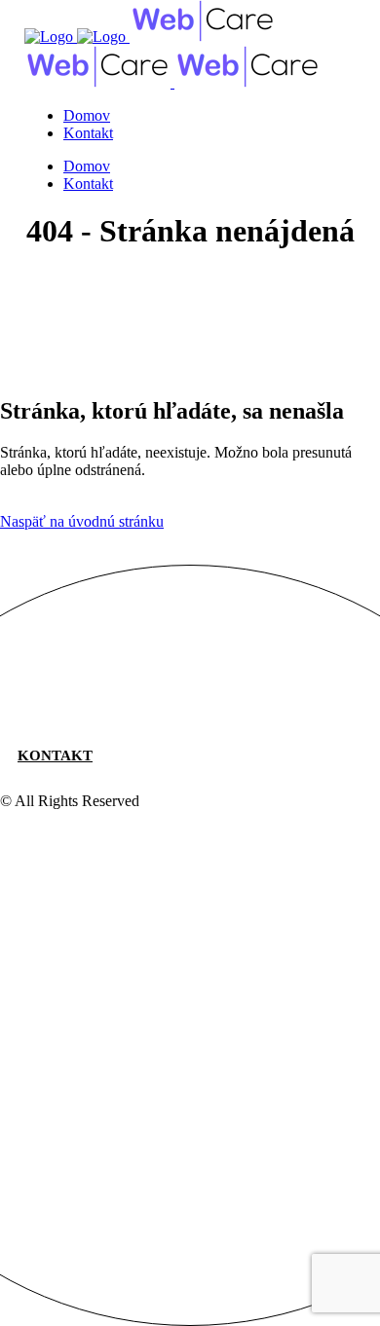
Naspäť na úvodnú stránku (82, 521)
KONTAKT (55, 755)
